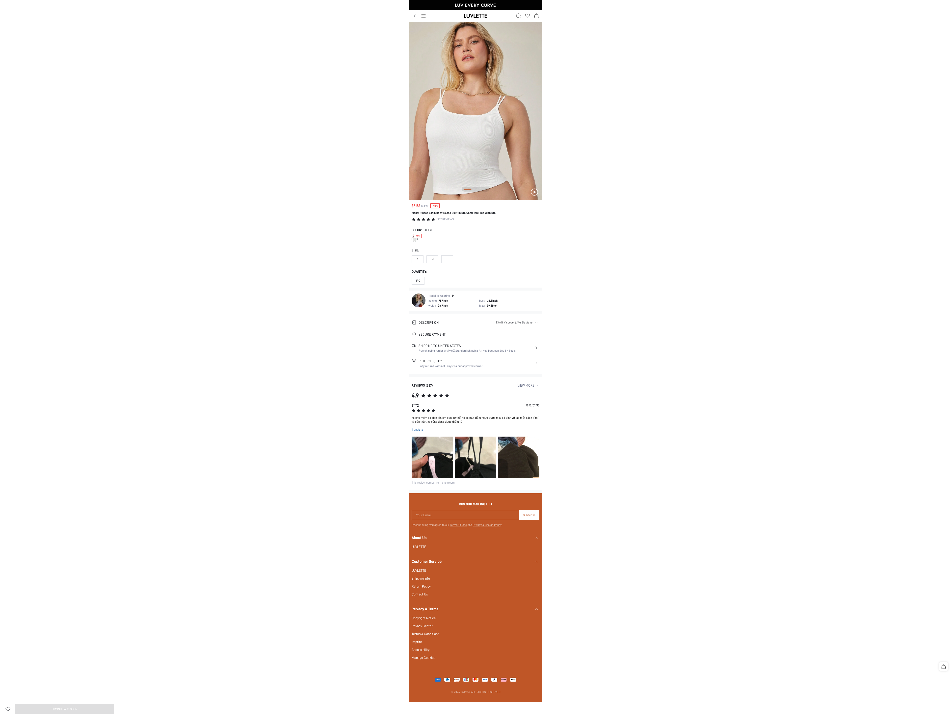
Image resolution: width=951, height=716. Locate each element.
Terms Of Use (458, 525)
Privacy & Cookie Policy (487, 525)
